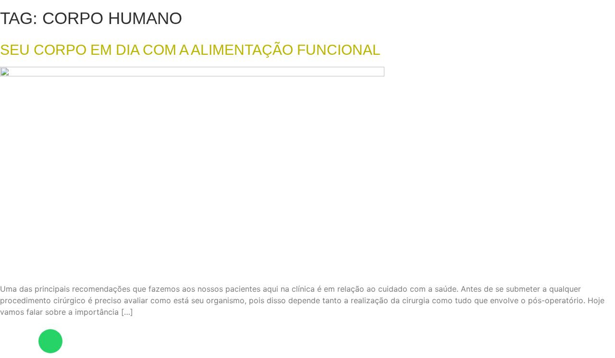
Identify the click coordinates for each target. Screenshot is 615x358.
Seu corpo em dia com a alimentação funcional (190, 50)
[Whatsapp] (50, 341)
